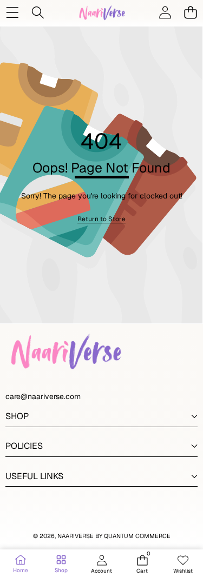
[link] (101, 219)
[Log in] (165, 12)
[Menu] (12, 12)
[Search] (37, 12)
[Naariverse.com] (101, 12)
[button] (190, 12)
